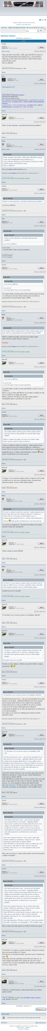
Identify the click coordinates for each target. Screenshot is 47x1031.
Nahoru (4, 72)
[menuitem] (41, 20)
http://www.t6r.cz (7, 87)
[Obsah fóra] (23, 14)
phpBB (18, 1026)
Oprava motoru (8, 36)
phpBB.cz (27, 1027)
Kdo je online (5, 1014)
